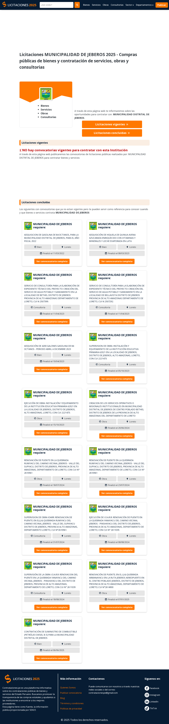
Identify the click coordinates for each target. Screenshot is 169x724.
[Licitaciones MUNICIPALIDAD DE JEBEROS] (28, 226)
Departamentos (144, 4)
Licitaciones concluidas (110, 133)
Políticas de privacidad (71, 708)
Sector (129, 4)
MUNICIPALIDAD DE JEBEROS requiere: (52, 225)
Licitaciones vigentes (110, 124)
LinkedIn (153, 701)
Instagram (154, 694)
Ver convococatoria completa (51, 261)
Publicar (162, 5)
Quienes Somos (68, 687)
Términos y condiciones (72, 703)
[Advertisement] (84, 29)
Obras (106, 4)
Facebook (154, 688)
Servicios (96, 4)
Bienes (86, 4)
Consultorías (117, 4)
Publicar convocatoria (71, 692)
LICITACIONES (22, 5)
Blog (62, 698)
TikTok (153, 708)
